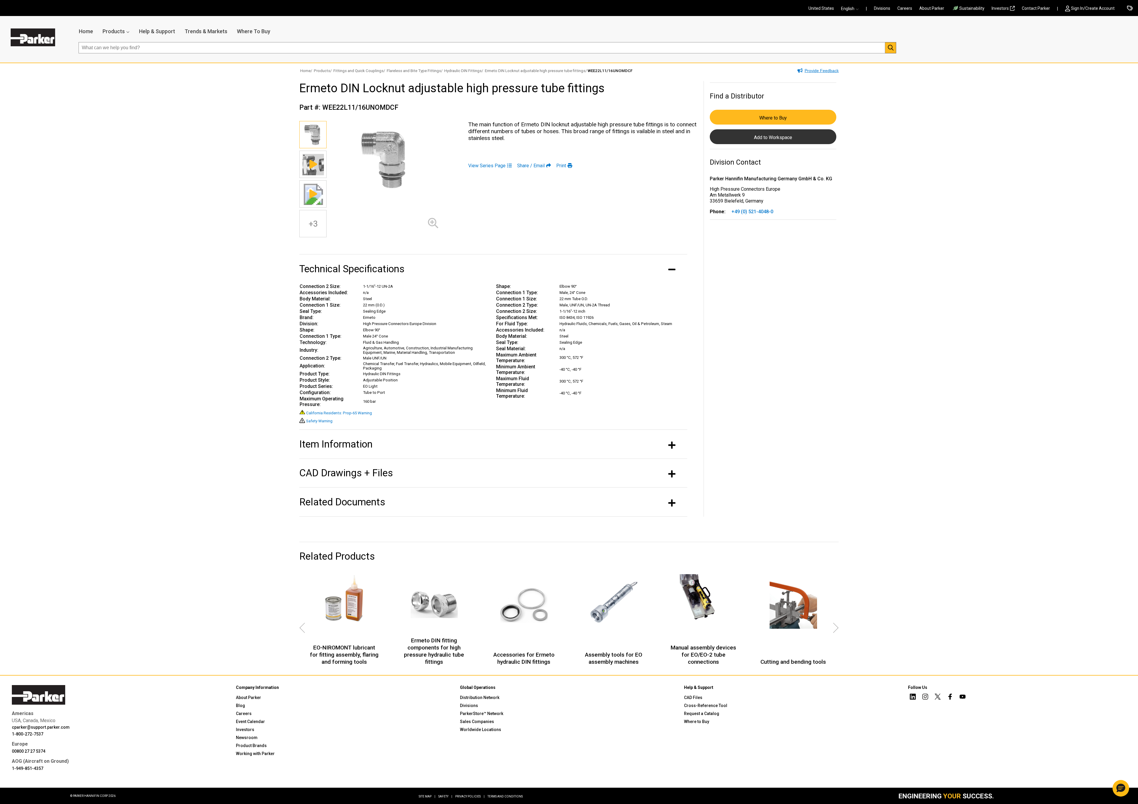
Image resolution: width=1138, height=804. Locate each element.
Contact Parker (1036, 8)
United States (821, 8)
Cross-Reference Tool (705, 705)
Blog (240, 705)
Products (114, 31)
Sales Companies (477, 721)
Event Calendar (250, 721)
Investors (1000, 8)
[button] (851, 8)
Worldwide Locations (480, 729)
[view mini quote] (1129, 8)
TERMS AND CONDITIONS (505, 796)
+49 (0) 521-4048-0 (752, 211)
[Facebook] (950, 697)
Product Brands (251, 745)
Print (561, 165)
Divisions (882, 8)
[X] (937, 697)
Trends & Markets (206, 31)
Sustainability (971, 8)
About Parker (931, 8)
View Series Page (487, 165)
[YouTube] (962, 697)
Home (86, 31)
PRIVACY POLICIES (470, 796)
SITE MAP (427, 796)
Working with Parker (255, 753)
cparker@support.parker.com (41, 727)
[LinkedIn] (913, 697)
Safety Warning (319, 421)
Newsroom (247, 737)
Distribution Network (479, 697)
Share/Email (531, 165)
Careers (904, 8)
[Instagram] (925, 697)
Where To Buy (253, 31)
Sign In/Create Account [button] (1093, 8)
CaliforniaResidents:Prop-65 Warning (339, 413)
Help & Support (157, 31)
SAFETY (445, 796)
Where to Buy (773, 118)
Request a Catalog (701, 713)
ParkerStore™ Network (481, 713)
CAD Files (693, 697)
